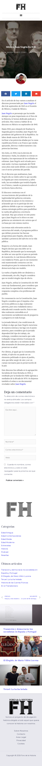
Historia (4, 549)
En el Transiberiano (9, 586)
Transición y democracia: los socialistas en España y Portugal (20, 630)
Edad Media (6, 539)
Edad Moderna (7, 542)
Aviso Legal (21, 737)
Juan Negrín (29, 103)
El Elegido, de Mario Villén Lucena (16, 576)
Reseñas (5, 555)
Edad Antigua (7, 533)
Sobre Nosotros (21, 731)
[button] (21, 15)
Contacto (21, 734)
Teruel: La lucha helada (11, 579)
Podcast (4, 552)
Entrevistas (6, 545)
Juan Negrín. (21, 384)
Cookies (21, 744)
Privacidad (21, 740)
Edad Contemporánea (11, 536)
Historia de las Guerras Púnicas (14, 583)
